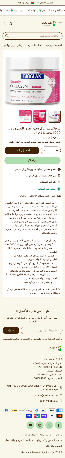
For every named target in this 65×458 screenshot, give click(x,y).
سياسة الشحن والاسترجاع (49, 440)
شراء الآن (32, 160)
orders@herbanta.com (46, 395)
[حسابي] (11, 24)
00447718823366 (48, 401)
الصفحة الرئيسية (54, 45)
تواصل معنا (45, 434)
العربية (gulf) (46, 3)
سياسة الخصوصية (11, 339)
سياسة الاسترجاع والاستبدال (18, 440)
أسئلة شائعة (30, 434)
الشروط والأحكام (54, 446)
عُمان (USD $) (23, 2)
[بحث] (7, 36)
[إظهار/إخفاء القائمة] (60, 24)
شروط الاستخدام (29, 339)
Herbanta (26, 452)
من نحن (58, 434)
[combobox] (32, 36)
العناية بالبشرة (35, 45)
